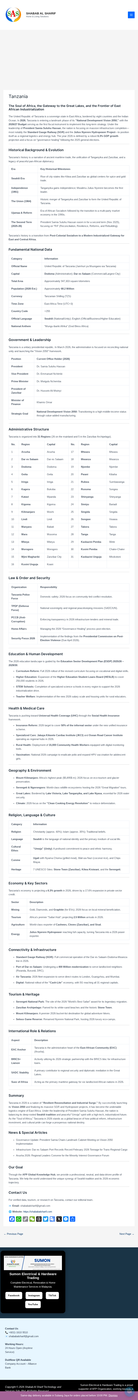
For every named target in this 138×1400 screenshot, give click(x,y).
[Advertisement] (69, 55)
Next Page (126, 1234)
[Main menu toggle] (131, 15)
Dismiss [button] (113, 1395)
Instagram (34, 1295)
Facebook (14, 1295)
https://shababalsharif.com (37, 1211)
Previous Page (13, 1234)
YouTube (33, 1304)
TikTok (52, 1295)
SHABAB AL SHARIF (41, 13)
